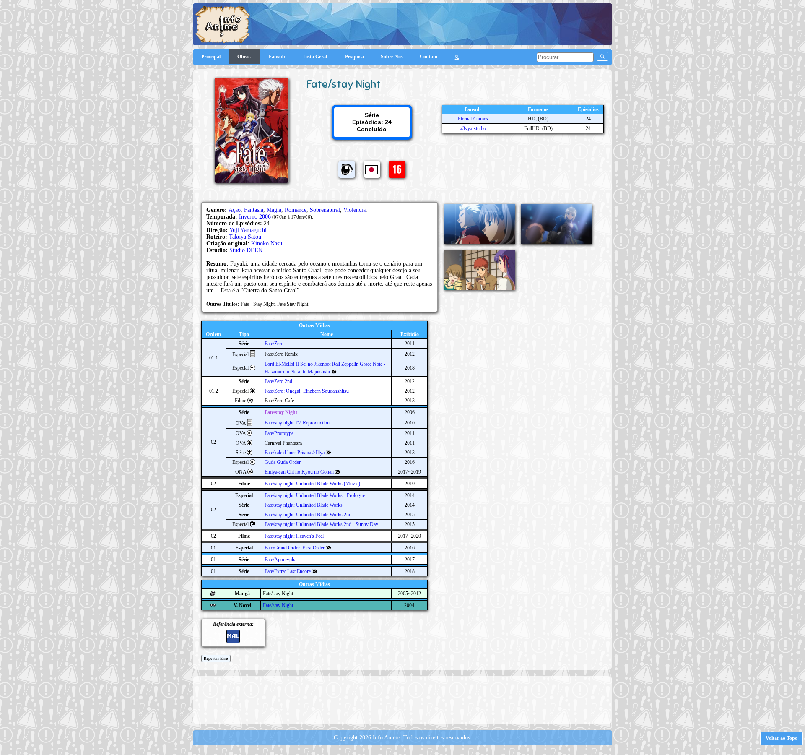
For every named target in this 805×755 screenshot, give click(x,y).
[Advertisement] (402, 699)
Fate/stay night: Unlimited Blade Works (304, 505)
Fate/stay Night (281, 412)
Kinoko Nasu (266, 243)
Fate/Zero (274, 343)
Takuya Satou (245, 237)
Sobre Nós (392, 57)
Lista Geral (315, 57)
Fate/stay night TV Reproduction (297, 423)
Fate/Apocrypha (280, 559)
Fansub (277, 57)
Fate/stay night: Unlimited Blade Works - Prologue (315, 495)
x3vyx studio (473, 128)
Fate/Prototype (279, 433)
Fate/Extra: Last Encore (288, 571)
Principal (211, 57)
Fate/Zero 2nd (278, 381)
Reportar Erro (216, 658)
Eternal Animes (473, 119)
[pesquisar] (602, 56)
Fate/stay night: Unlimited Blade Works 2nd (308, 515)
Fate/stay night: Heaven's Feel (294, 536)
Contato (428, 57)
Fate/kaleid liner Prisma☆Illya (295, 453)
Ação (235, 210)
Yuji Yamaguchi (248, 230)
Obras (244, 57)
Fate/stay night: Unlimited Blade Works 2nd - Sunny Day (321, 524)
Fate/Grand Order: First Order (295, 548)
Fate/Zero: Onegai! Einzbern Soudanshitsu (307, 391)
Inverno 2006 (255, 216)
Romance (295, 210)
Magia (274, 210)
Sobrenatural (325, 210)
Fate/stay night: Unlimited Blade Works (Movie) (312, 484)
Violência (354, 210)
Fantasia (253, 210)
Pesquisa (354, 57)
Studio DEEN (245, 250)
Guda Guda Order (283, 462)
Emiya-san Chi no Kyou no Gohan (299, 472)
